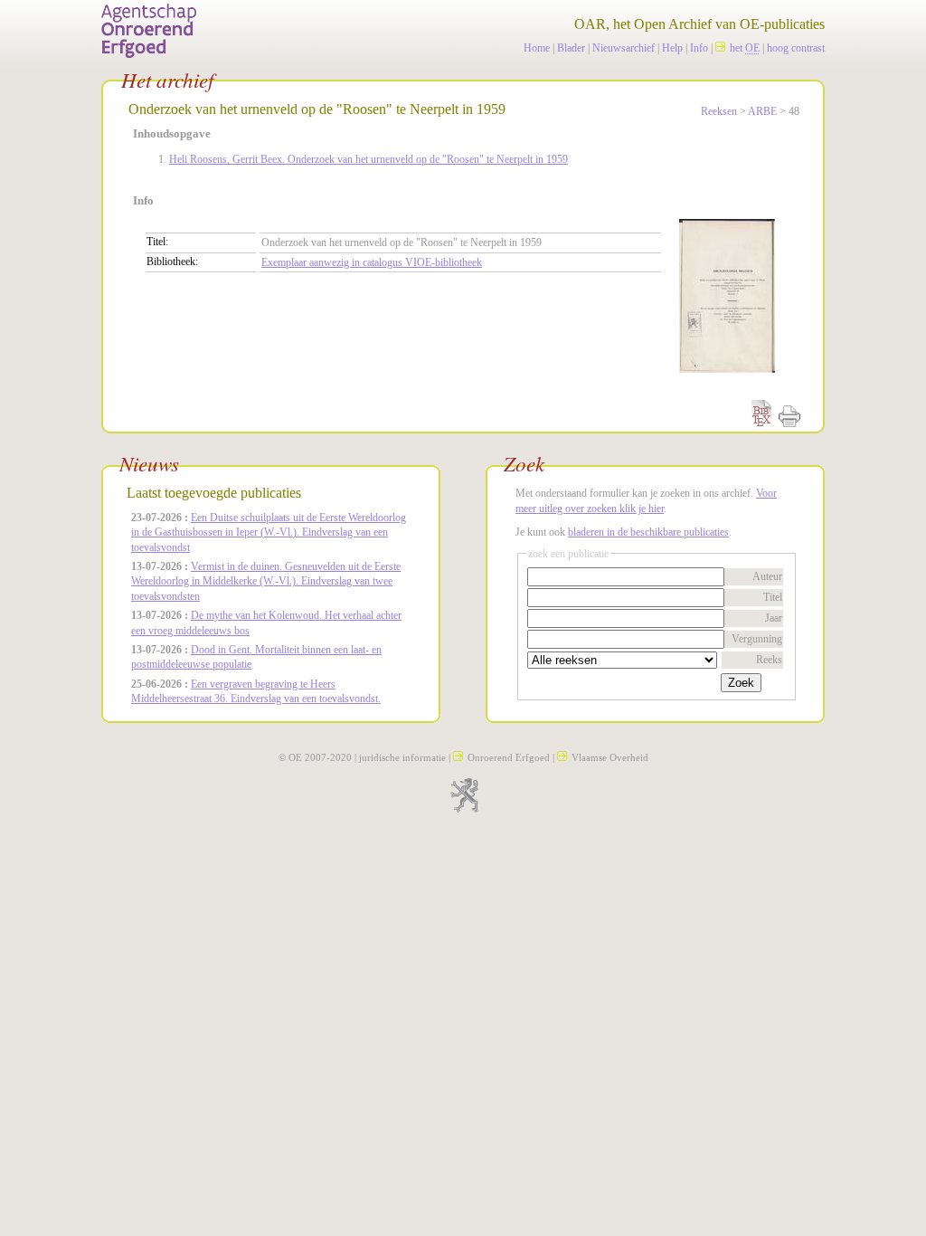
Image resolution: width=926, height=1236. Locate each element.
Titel (772, 597)
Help (672, 48)
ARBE (762, 111)
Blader (571, 48)
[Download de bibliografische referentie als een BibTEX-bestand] (761, 423)
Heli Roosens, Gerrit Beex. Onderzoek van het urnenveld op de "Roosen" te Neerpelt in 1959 (368, 159)
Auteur (767, 576)
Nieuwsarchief (623, 48)
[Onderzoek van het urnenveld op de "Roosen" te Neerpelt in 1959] (718, 387)
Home (537, 48)
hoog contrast (796, 48)
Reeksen (719, 111)
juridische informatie (402, 757)
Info (699, 48)
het (745, 48)
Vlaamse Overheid (610, 757)
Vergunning (757, 638)
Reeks (769, 659)
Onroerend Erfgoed (509, 757)
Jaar (773, 618)
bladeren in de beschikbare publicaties (648, 532)
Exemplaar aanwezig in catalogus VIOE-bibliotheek (371, 262)
